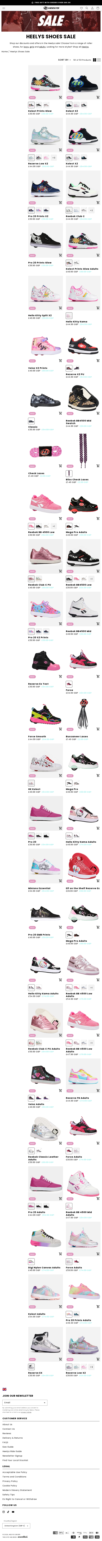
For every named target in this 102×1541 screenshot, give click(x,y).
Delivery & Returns (12, 1437)
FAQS (5, 1442)
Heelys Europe (14, 1535)
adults (42, 46)
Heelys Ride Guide (12, 1451)
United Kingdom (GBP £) (14, 1526)
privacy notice (26, 1412)
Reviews (6, 1433)
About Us (7, 1425)
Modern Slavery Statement (17, 1490)
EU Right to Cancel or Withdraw (19, 1499)
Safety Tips (8, 1494)
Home (4, 51)
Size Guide (8, 1446)
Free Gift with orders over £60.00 (53, 2)
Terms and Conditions (14, 1476)
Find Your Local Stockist (15, 1460)
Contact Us (8, 1429)
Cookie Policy (9, 1485)
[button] (3, 8)
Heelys (85, 46)
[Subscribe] (44, 1402)
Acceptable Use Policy (14, 1472)
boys (26, 46)
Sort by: (63, 59)
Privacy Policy (10, 1481)
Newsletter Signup (12, 1455)
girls (32, 46)
